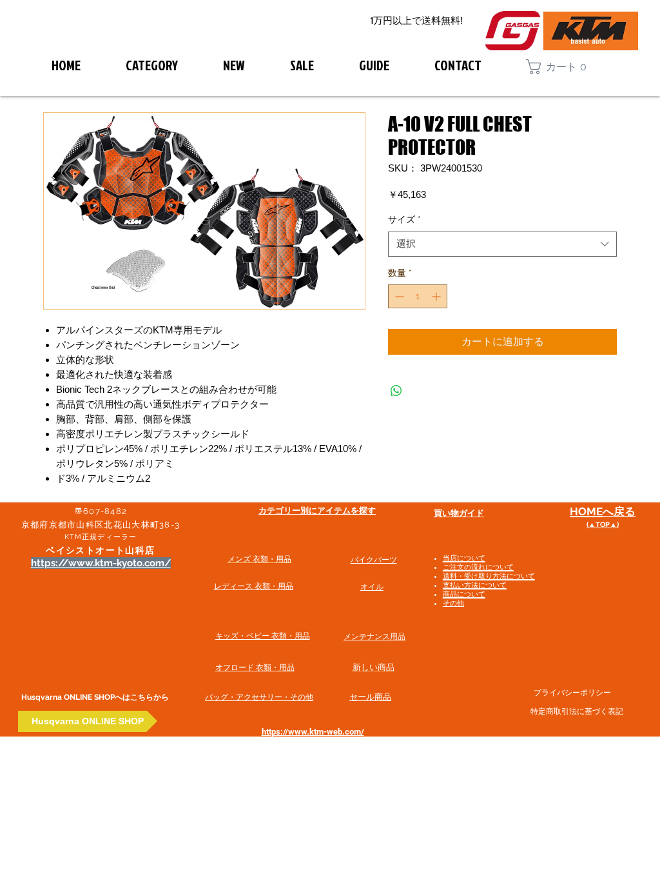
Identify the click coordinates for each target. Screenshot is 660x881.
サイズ (404, 219)
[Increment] (437, 296)
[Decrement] (398, 296)
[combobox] (502, 244)
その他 (453, 603)
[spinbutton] (417, 296)
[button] (562, 66)
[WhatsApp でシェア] (396, 391)
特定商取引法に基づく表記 (576, 711)
